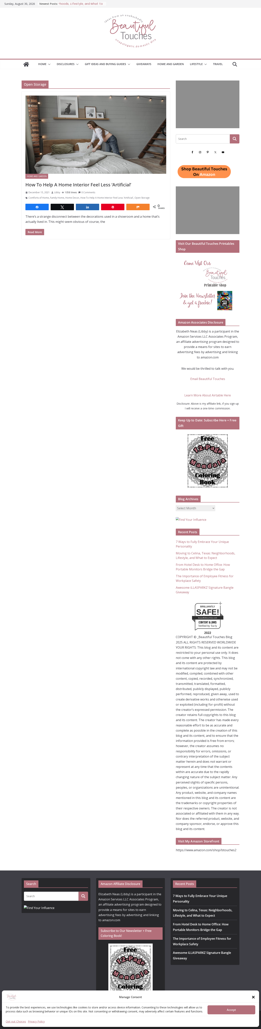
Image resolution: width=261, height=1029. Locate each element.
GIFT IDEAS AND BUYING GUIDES (105, 64)
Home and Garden (170, 64)
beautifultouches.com (207, 618)
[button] (253, 997)
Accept (231, 1010)
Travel (218, 64)
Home (42, 64)
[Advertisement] (207, 104)
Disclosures (66, 64)
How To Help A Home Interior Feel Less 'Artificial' (106, 197)
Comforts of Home (38, 197)
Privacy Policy (36, 1021)
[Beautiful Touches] (26, 64)
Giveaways (143, 64)
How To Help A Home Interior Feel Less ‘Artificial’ (78, 184)
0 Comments (88, 192)
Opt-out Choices (16, 1021)
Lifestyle (196, 64)
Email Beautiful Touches (207, 379)
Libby (57, 192)
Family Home (57, 197)
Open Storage (142, 197)
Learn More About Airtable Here (207, 395)
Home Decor (72, 197)
